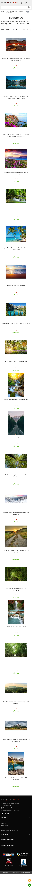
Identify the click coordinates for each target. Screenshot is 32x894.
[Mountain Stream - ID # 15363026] (16, 196)
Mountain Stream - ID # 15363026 (16, 210)
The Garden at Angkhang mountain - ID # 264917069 (16, 475)
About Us (3, 823)
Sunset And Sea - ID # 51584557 (16, 285)
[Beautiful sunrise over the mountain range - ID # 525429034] (16, 687)
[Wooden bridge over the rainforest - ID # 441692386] (16, 574)
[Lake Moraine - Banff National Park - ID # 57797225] (16, 309)
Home (2, 11)
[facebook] (2, 813)
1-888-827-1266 (7, 805)
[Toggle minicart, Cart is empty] (29, 3)
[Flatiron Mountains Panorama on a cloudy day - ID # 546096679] (16, 725)
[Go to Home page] (11, 3)
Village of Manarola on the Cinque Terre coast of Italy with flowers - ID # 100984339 (16, 135)
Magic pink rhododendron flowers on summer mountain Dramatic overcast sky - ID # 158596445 (16, 173)
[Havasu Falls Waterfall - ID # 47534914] (16, 612)
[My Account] (26, 3)
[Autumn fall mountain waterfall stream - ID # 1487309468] (16, 385)
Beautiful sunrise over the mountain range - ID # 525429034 (16, 702)
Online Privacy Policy (6, 828)
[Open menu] (2, 2)
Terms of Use (4, 825)
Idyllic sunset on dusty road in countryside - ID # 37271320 (16, 551)
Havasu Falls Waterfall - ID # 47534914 (16, 626)
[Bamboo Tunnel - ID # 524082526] (16, 650)
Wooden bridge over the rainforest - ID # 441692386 (16, 589)
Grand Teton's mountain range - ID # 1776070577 (16, 437)
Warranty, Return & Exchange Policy (10, 830)
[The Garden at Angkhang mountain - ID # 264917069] (16, 460)
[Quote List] (21, 3)
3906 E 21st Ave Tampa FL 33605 (11, 803)
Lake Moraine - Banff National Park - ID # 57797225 (16, 323)
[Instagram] (8, 813)
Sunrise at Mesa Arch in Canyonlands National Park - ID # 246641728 (16, 59)
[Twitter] (5, 813)
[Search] (29, 7)
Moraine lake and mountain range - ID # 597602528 (16, 778)
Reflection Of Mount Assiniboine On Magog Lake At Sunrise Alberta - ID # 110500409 (16, 97)
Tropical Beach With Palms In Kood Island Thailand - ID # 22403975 (16, 248)
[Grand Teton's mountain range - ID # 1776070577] (16, 423)
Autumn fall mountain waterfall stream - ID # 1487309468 (16, 400)
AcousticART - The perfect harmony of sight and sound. (14, 12)
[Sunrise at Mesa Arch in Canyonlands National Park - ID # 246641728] (16, 44)
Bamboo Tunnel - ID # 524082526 (16, 664)
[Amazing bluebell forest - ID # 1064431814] (16, 347)
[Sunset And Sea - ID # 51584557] (16, 271)
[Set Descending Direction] (17, 29)
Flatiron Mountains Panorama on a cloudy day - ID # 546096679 (16, 740)
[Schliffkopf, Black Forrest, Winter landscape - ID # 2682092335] (16, 498)
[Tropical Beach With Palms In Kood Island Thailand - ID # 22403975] (16, 233)
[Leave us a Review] (23, 854)
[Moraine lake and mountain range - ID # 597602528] (16, 763)
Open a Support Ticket (8, 807)
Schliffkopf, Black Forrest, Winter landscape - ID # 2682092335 (16, 513)
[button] (16, 68)
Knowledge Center (5, 821)
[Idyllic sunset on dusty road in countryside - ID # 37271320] (16, 536)
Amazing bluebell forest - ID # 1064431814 (16, 361)
